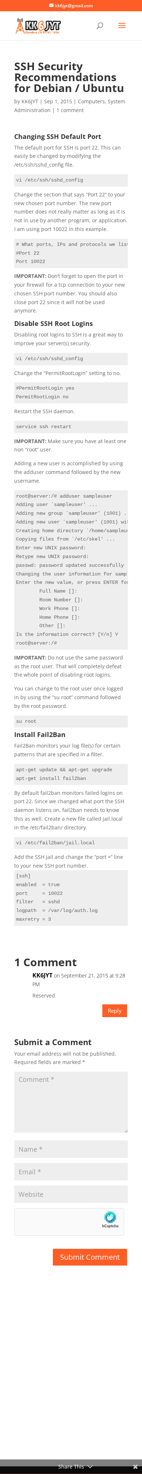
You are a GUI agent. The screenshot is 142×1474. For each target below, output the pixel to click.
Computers (91, 101)
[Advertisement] (71, 1374)
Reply (115, 1010)
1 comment (70, 110)
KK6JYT (29, 101)
